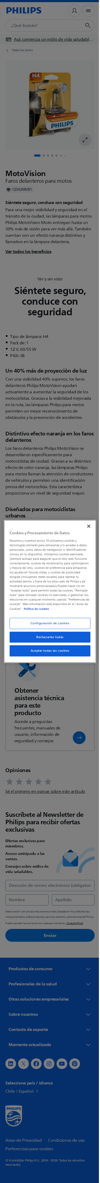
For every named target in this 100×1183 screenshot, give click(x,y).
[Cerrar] (86, 526)
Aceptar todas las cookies (48, 650)
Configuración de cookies (48, 623)
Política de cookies (39, 608)
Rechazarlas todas (48, 636)
